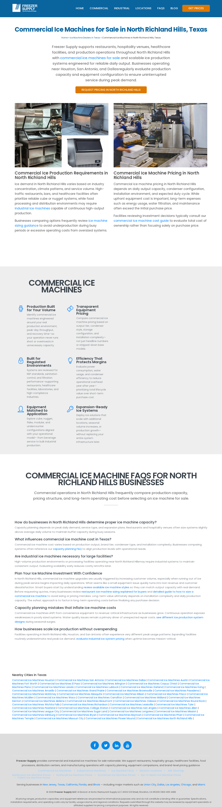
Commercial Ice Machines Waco (56, 697)
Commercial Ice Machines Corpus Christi (152, 683)
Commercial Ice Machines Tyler (174, 704)
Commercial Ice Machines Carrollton (100, 697)
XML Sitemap (176, 770)
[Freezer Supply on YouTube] (127, 745)
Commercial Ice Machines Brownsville (129, 690)
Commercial (99, 8)
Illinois (96, 784)
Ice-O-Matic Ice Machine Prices (161, 775)
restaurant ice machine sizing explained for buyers (114, 591)
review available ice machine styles (106, 587)
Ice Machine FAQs (123, 770)
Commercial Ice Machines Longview (131, 711)
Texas (61, 784)
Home (80, 8)
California (72, 784)
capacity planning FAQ (67, 549)
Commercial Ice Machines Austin (168, 680)
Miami (201, 784)
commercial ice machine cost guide (141, 221)
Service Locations (150, 770)
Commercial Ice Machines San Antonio (80, 680)
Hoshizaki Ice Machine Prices (74, 775)
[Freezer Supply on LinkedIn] (116, 745)
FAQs (161, 8)
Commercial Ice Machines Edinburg (33, 715)
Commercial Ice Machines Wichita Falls (36, 704)
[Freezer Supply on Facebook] (95, 745)
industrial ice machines (32, 208)
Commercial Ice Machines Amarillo (33, 690)
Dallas (160, 784)
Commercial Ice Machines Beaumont (89, 701)
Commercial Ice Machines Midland (145, 697)
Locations (143, 8)
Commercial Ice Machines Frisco (166, 694)
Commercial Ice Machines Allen (178, 708)
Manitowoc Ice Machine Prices (31, 775)
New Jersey (49, 784)
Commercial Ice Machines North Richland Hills (164, 718)
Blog (174, 8)
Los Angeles (173, 784)
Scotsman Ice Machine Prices (116, 775)
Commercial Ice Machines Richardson (85, 704)
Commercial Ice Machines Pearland (33, 708)
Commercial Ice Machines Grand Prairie (81, 690)
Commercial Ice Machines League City (35, 711)
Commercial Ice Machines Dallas (126, 680)
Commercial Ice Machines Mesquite (80, 694)
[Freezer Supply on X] (105, 745)
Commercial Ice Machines (54, 770)
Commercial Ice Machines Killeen (124, 694)
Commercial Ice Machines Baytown (120, 715)
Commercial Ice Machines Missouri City (60, 718)
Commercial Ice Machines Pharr (163, 715)
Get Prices (196, 8)
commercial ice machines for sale (90, 57)
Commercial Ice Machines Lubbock (97, 687)
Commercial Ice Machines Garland (142, 687)
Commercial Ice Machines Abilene (44, 701)
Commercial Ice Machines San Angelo (134, 708)
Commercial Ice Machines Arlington (104, 683)
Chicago (186, 784)
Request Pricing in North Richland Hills (111, 90)
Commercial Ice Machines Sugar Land (84, 711)
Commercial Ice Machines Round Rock (181, 701)
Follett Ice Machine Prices (34, 777)
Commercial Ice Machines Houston (33, 680)
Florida (83, 784)
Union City (150, 784)
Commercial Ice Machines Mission (175, 711)
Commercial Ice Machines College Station (83, 708)
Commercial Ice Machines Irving (184, 687)
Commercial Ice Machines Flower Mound (110, 718)
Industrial (122, 8)
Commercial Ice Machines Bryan (77, 715)
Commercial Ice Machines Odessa (135, 701)
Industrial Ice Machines (91, 770)
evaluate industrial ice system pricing (100, 639)
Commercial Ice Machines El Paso (59, 683)
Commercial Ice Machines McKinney (34, 694)
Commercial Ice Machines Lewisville (131, 704)
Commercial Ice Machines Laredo (53, 687)
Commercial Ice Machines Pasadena (176, 690)
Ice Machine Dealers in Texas (85, 37)
